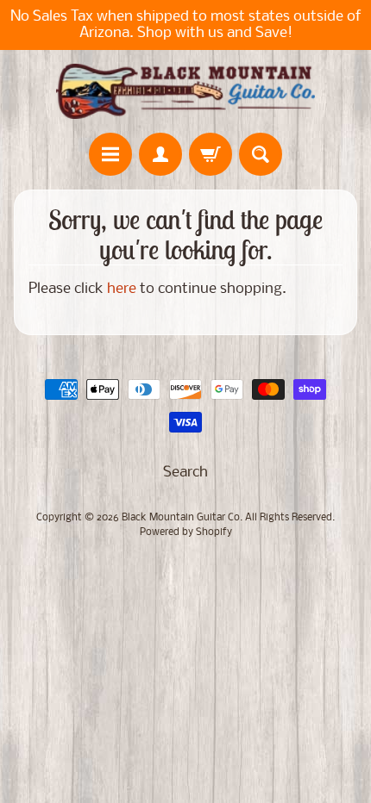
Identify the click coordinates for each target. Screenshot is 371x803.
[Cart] (210, 154)
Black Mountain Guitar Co (181, 518)
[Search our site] (260, 154)
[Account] (160, 154)
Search (185, 472)
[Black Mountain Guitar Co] (185, 91)
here (121, 289)
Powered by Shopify (186, 532)
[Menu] (110, 154)
